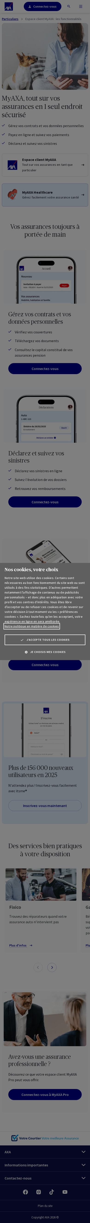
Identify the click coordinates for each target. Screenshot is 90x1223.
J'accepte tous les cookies (48, 639)
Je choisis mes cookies (48, 652)
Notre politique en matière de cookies (32, 626)
